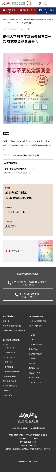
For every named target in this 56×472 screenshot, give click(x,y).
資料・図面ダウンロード (11, 381)
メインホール (9, 348)
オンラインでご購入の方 (37, 321)
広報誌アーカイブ (35, 373)
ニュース (32, 335)
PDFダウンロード (15, 250)
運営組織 (32, 358)
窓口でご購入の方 (35, 326)
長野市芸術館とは (35, 354)
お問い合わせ (34, 349)
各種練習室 (9, 367)
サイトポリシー (34, 377)
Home (5, 19)
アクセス (32, 339)
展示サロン (9, 362)
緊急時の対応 (34, 368)
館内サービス (7, 395)
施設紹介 (6, 344)
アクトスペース (10, 357)
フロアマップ (7, 390)
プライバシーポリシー (36, 382)
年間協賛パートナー (36, 344)
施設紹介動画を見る (12, 371)
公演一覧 (6, 321)
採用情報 (32, 363)
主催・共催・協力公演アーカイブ (14, 330)
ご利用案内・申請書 (10, 376)
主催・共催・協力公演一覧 (12, 326)
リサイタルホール (11, 352)
